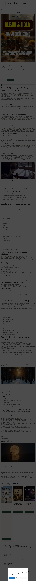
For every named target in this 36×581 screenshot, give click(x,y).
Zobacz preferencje (23, 577)
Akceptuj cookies (12, 577)
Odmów (17, 577)
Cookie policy (17, 579)
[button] (26, 570)
